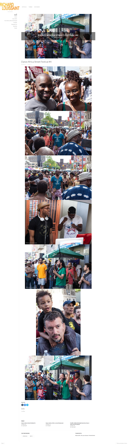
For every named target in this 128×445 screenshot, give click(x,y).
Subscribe (15, 26)
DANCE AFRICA (78, 435)
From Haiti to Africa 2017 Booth (10, 20)
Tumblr (30, 6)
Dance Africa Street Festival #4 (28, 423)
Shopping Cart (14, 24)
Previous (25, 436)
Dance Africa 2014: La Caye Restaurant (54, 423)
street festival (92, 435)
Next (31, 436)
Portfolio (24, 6)
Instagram (37, 6)
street (60, 37)
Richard (24, 64)
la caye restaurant (85, 435)
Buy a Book (15, 18)
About (16, 16)
